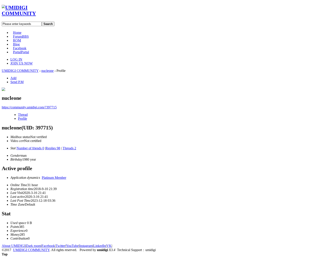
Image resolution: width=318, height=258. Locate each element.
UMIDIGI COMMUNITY (20, 71)
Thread (23, 114)
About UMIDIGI (13, 246)
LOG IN (16, 59)
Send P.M (17, 82)
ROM (17, 40)
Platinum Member (54, 177)
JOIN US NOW (21, 63)
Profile (22, 118)
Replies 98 (53, 148)
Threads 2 (69, 148)
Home (17, 32)
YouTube (72, 246)
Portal (21, 52)
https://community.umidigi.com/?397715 (29, 107)
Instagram (86, 246)
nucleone (47, 71)
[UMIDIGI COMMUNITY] (25, 13)
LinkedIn (99, 246)
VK (109, 246)
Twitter (60, 246)
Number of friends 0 (30, 148)
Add (13, 78)
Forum (21, 36)
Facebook (19, 48)
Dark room (33, 246)
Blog (16, 44)
